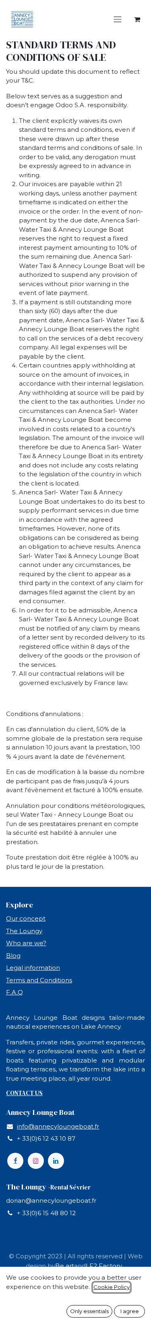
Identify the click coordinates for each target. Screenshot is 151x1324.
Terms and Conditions (39, 980)
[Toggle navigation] (118, 19)
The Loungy (24, 931)
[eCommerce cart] (137, 19)
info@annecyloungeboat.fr (58, 1126)
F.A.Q (14, 992)
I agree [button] (129, 1311)
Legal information (33, 967)
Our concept (26, 918)
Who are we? (26, 943)
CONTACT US (24, 1093)
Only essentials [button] (89, 1311)
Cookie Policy (111, 1287)
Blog (13, 955)
